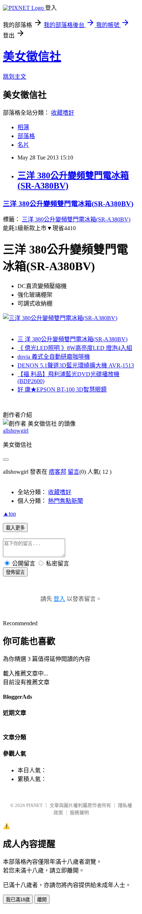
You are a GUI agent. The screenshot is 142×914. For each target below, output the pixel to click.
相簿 (23, 127)
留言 (73, 472)
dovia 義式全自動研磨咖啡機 (53, 357)
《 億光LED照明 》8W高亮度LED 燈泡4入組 (74, 348)
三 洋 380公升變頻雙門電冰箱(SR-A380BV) (72, 339)
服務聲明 (79, 812)
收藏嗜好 (62, 113)
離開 (42, 899)
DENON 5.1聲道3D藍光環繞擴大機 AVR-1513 (75, 365)
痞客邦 (57, 472)
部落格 (26, 136)
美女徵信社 (32, 56)
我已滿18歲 (18, 899)
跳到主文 (14, 77)
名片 (23, 145)
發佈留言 (15, 572)
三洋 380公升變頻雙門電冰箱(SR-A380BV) (68, 204)
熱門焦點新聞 (65, 501)
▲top (9, 514)
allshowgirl (15, 431)
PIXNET (34, 805)
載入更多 (15, 528)
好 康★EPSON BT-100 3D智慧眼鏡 (62, 389)
